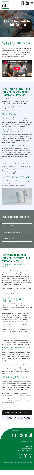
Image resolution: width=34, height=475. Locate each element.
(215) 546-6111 (28, 447)
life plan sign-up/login (23, 450)
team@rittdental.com (26, 449)
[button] (31, 3)
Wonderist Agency (23, 462)
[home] (5, 5)
